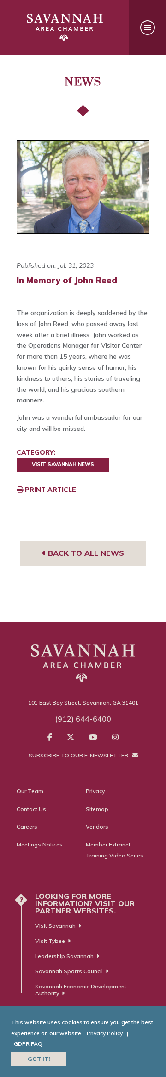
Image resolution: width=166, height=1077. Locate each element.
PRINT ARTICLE (49, 489)
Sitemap (97, 809)
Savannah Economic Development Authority (80, 990)
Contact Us (31, 809)
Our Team (30, 791)
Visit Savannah (55, 925)
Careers (27, 826)
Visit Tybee (50, 940)
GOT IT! (39, 1058)
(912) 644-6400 (83, 718)
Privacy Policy (105, 1033)
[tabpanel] (83, 186)
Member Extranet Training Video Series (114, 850)
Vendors (97, 826)
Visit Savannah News (63, 464)
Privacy (95, 791)
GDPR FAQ (28, 1043)
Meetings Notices (40, 844)
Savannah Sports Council (69, 971)
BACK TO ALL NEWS (85, 553)
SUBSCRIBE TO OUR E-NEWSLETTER (79, 755)
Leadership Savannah (64, 956)
